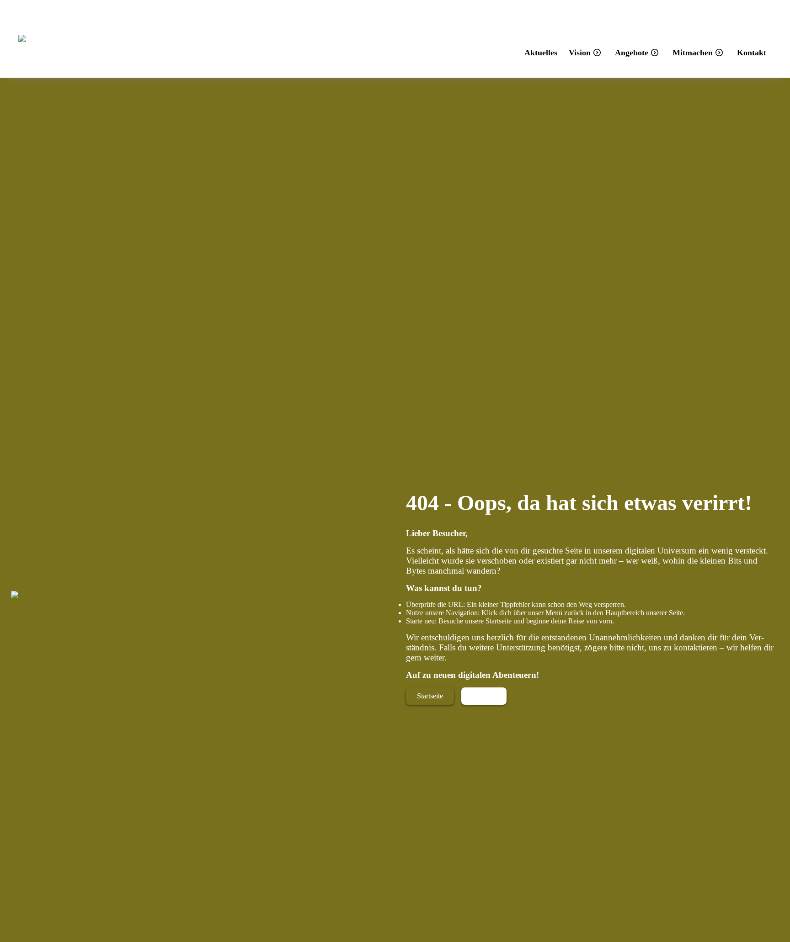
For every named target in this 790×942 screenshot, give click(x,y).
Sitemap (484, 696)
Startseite (430, 696)
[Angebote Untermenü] (654, 52)
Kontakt (751, 52)
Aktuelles (540, 52)
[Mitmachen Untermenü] (719, 52)
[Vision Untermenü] (597, 52)
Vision (580, 52)
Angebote (631, 52)
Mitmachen (693, 52)
